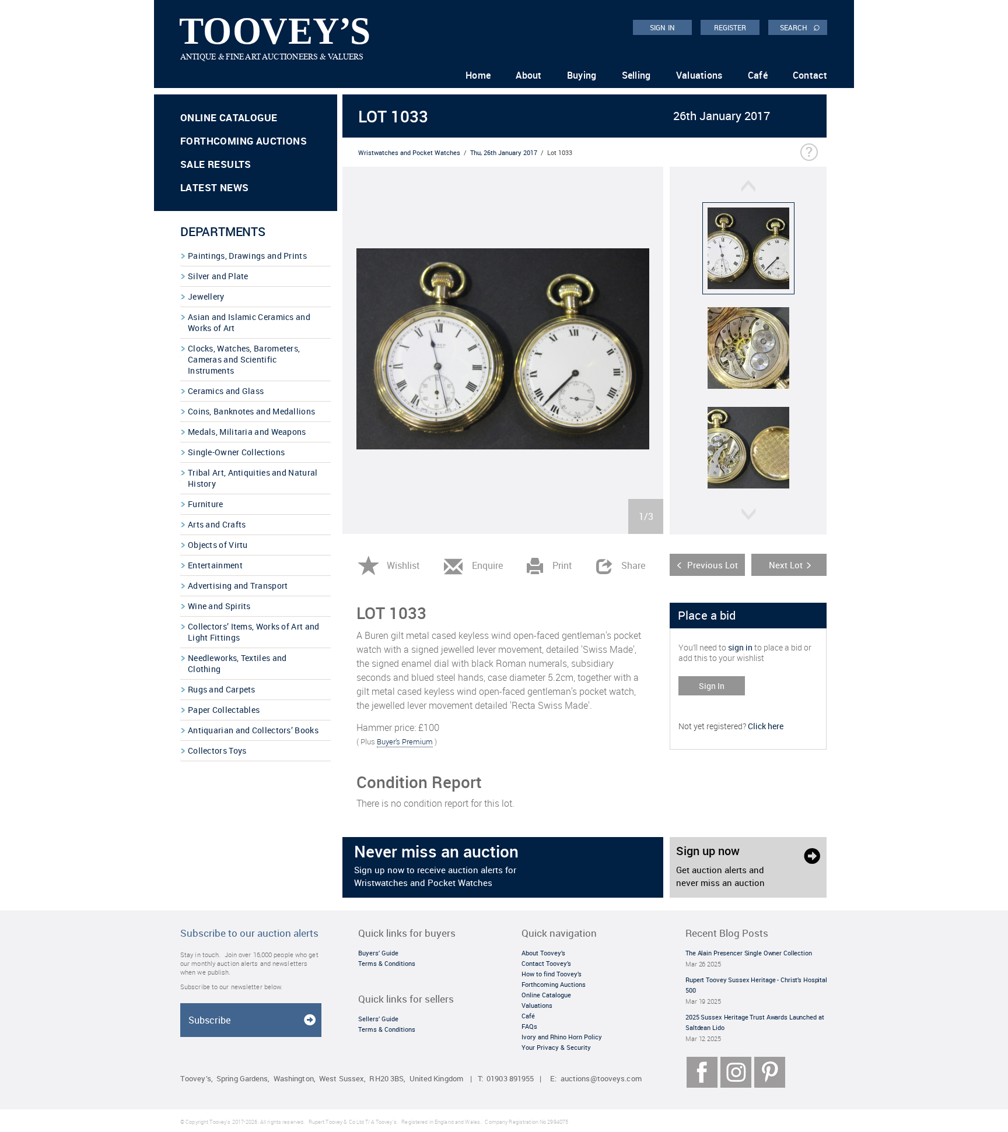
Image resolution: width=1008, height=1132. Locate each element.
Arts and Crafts (217, 524)
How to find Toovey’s (552, 973)
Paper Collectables (224, 709)
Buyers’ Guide (378, 952)
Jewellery (206, 296)
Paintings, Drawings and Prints (247, 255)
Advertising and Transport (238, 585)
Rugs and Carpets (222, 689)
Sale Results (215, 164)
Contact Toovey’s (546, 963)
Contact (810, 75)
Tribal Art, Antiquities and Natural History (253, 478)
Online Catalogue (228, 117)
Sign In (711, 685)
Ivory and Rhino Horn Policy (562, 1036)
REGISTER (730, 27)
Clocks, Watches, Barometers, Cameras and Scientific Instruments (244, 359)
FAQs (529, 1026)
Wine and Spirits (219, 605)
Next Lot (786, 565)
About (529, 75)
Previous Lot (712, 565)
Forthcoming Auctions (243, 140)
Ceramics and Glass (226, 390)
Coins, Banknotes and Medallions (251, 411)
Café (758, 75)
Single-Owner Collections (236, 452)
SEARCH (800, 27)
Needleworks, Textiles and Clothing (237, 663)
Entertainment (215, 565)
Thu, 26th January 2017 (503, 152)
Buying (582, 75)
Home (478, 75)
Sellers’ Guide (378, 1018)
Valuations (699, 75)
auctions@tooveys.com (601, 1079)
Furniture (205, 503)
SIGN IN (662, 27)
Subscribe (209, 1020)
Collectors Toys (217, 750)
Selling (636, 75)
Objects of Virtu (218, 544)
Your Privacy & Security (556, 1047)
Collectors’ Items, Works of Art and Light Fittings (254, 632)
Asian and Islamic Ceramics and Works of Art (249, 322)
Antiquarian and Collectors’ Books (253, 730)
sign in (740, 647)
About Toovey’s (543, 952)
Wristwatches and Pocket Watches (409, 152)
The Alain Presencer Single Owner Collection (748, 952)
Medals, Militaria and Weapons (247, 431)
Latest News (214, 187)
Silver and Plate (218, 276)
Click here (765, 726)
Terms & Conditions (386, 963)
